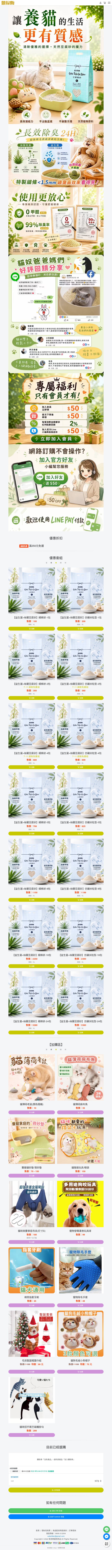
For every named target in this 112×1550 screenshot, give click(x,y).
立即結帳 (57, 1490)
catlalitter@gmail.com (56, 1536)
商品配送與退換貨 (60, 1530)
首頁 (37, 1530)
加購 (32, 1112)
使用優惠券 (14, 1477)
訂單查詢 (72, 1530)
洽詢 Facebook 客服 (57, 1517)
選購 (32, 629)
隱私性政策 (46, 1530)
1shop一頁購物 (57, 1548)
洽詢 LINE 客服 (57, 1511)
